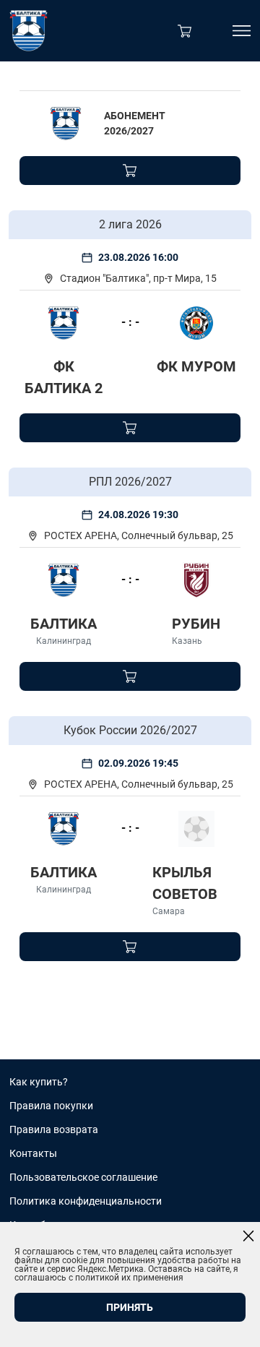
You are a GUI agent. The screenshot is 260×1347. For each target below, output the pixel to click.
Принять (129, 1307)
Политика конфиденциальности (85, 1201)
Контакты (33, 1153)
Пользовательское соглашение (83, 1177)
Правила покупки (51, 1105)
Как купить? (38, 1082)
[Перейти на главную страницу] (28, 30)
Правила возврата (53, 1129)
